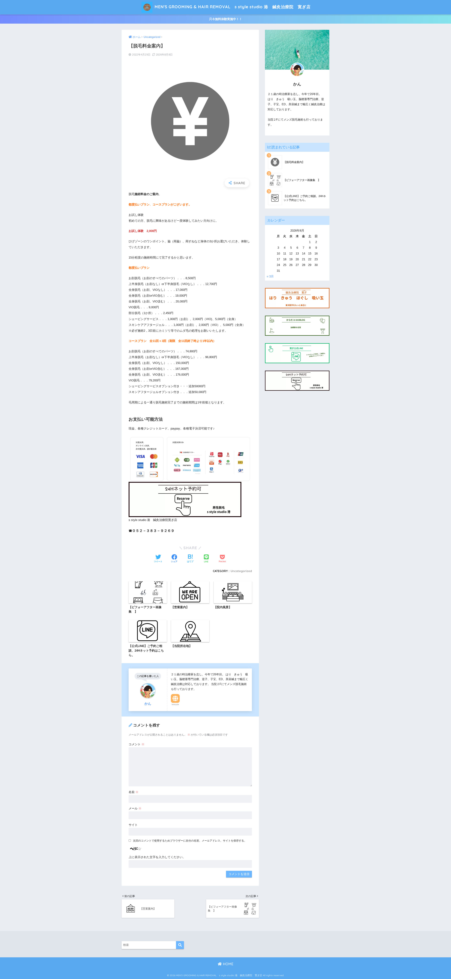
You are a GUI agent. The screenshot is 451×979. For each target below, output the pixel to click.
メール (135, 808)
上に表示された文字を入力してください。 (157, 857)
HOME (227, 964)
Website (175, 704)
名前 (133, 792)
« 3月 (270, 276)
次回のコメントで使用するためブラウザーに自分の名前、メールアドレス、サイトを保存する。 (190, 840)
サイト (133, 825)
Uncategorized (241, 571)
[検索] (180, 945)
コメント (136, 744)
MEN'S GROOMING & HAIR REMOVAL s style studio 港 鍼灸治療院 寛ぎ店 (232, 6)
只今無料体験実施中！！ (225, 19)
